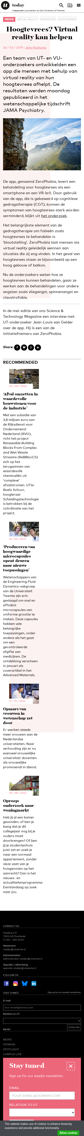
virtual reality (27, 19)
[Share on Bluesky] (24, 347)
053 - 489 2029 (15, 939)
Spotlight (11, 1049)
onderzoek (48, 19)
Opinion (9, 1044)
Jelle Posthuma (35, 47)
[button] (71, 1066)
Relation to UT (11, 1013)
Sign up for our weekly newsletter (64, 992)
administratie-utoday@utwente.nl (22, 958)
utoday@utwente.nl (14, 949)
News (9, 19)
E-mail (7, 1000)
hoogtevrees (67, 19)
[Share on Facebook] (17, 347)
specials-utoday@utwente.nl (19, 968)
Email (14, 1088)
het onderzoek (54, 215)
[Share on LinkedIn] (38, 347)
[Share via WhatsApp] (31, 347)
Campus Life (12, 1054)
